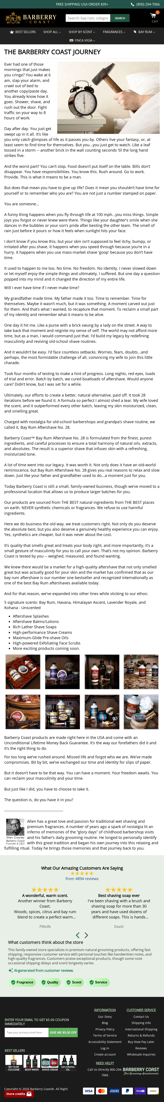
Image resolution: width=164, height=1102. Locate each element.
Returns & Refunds (141, 1035)
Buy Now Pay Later (141, 1042)
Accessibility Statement (105, 1042)
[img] (82, 873)
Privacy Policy (104, 1029)
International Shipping (141, 1029)
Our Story (105, 1017)
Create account (105, 1054)
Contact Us (141, 1017)
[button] (79, 935)
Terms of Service (105, 1035)
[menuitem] (22, 32)
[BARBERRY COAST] (31, 18)
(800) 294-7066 (148, 4)
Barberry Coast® (42, 1089)
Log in (105, 1048)
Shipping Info (141, 1023)
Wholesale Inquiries (141, 1054)
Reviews (141, 1048)
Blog (105, 1023)
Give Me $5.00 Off (63, 1032)
